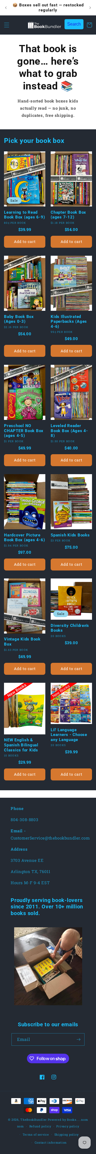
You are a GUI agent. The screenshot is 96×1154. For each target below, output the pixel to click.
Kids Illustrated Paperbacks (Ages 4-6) (69, 321)
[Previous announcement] (6, 8)
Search (74, 24)
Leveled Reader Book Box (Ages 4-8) (69, 430)
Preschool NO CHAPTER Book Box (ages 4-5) (23, 430)
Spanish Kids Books (70, 535)
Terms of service (36, 1134)
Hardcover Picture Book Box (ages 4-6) (24, 538)
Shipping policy (66, 1134)
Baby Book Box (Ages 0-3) (19, 319)
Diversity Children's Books (70, 628)
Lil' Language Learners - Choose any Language (69, 734)
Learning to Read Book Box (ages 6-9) (24, 215)
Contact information (51, 1142)
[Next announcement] (90, 8)
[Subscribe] (78, 1039)
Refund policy (40, 1126)
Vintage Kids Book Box (22, 642)
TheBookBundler (33, 1120)
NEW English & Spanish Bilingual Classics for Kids (21, 745)
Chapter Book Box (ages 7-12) (68, 215)
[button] (7, 25)
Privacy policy (67, 1126)
